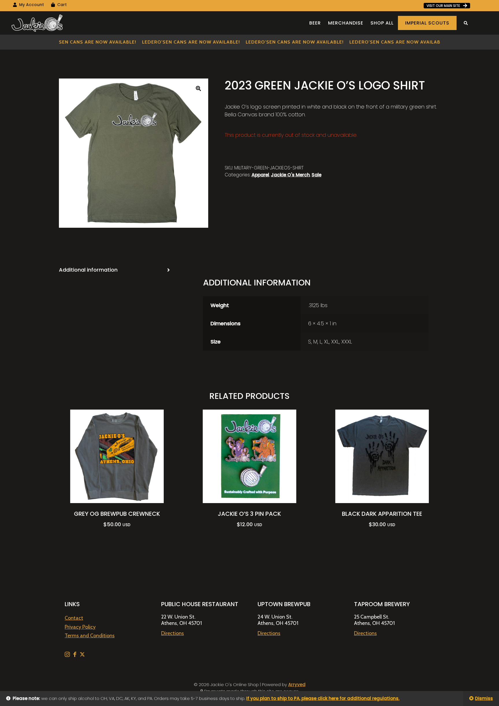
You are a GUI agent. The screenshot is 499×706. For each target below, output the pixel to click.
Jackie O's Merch (290, 174)
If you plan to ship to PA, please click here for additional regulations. (322, 698)
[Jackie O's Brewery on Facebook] (75, 655)
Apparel (260, 174)
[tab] (117, 270)
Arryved (297, 684)
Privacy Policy (80, 627)
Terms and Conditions (90, 635)
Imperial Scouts (427, 23)
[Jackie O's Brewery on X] (82, 655)
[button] (198, 88)
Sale (316, 174)
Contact (74, 618)
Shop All (382, 23)
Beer (315, 23)
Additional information (88, 269)
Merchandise (345, 23)
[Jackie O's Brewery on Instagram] (68, 655)
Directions (172, 633)
